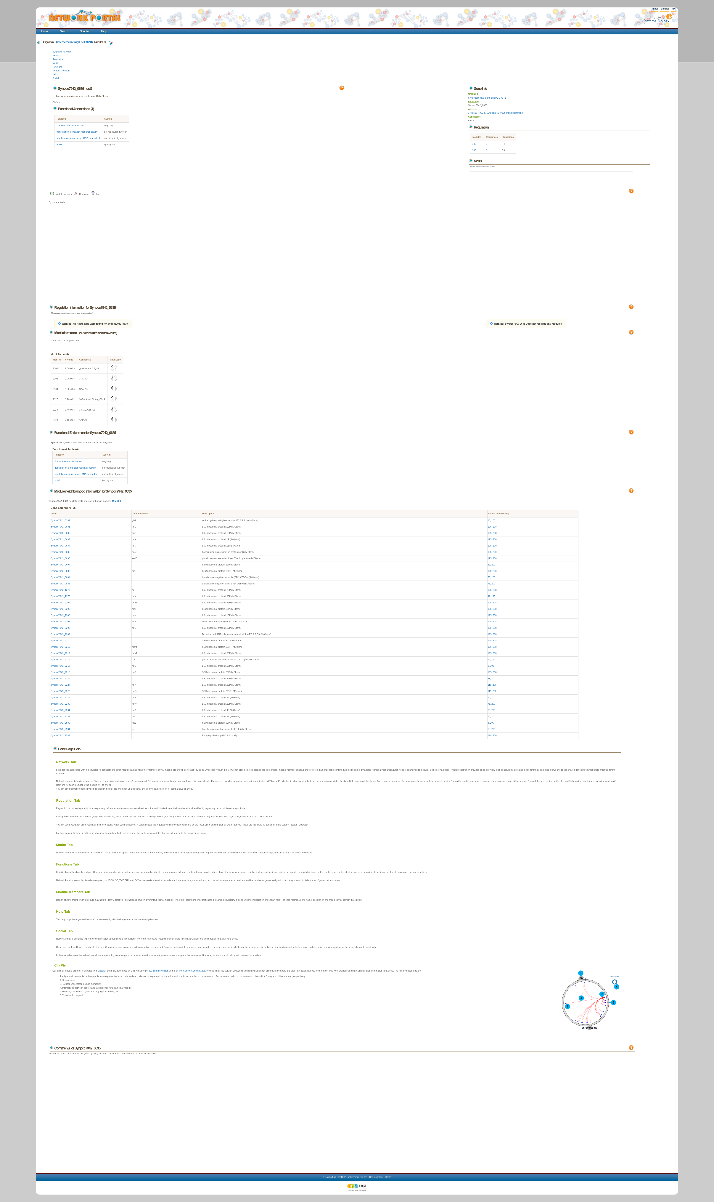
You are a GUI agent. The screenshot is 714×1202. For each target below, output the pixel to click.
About (655, 8)
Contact (665, 8)
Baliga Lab (330, 1177)
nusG (59, 144)
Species (84, 31)
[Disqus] (342, 1110)
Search (64, 31)
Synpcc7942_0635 (62, 51)
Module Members (61, 70)
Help (104, 31)
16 (489, 520)
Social (55, 78)
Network (56, 55)
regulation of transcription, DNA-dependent (78, 138)
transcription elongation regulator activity (77, 132)
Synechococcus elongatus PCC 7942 (74, 42)
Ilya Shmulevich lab (158, 970)
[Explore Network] (111, 42)
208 (495, 526)
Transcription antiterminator (70, 125)
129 (490, 571)
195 (474, 144)
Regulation (58, 59)
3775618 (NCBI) (476, 113)
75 (489, 577)
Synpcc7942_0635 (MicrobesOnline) (505, 113)
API (673, 8)
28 (489, 678)
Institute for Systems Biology (352, 1177)
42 (489, 596)
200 (474, 150)
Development (376, 1177)
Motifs (55, 63)
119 (489, 685)
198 (490, 735)
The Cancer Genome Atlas (192, 970)
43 (489, 564)
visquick (102, 970)
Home (44, 31)
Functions (57, 67)
